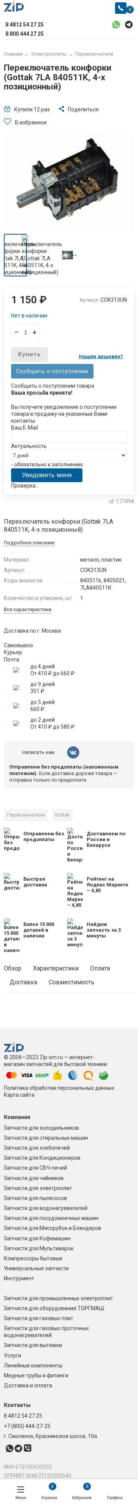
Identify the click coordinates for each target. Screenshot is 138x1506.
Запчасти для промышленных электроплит (58, 1298)
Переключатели (26, 815)
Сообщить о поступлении (52, 371)
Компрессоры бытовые (33, 1258)
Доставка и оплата (28, 1385)
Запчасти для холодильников (41, 1128)
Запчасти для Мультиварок (39, 1248)
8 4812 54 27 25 (23, 1416)
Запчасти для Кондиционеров (42, 1158)
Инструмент (19, 1278)
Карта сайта (19, 1095)
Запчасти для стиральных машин (46, 1138)
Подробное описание (29, 543)
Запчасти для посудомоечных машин (51, 1218)
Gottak (62, 815)
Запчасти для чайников (34, 1178)
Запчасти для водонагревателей (45, 1208)
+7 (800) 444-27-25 (27, 1426)
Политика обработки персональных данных (59, 1088)
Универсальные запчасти (36, 1268)
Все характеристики (27, 609)
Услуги (12, 1355)
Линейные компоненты (33, 1365)
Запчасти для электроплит (38, 1188)
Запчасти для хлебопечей (37, 1148)
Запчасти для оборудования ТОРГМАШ (54, 1308)
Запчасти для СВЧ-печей (35, 1168)
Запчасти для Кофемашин (37, 1238)
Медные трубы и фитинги (36, 1375)
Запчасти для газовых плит (38, 1318)
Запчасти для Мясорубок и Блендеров (52, 1228)
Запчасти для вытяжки (33, 1345)
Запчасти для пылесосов (35, 1198)
